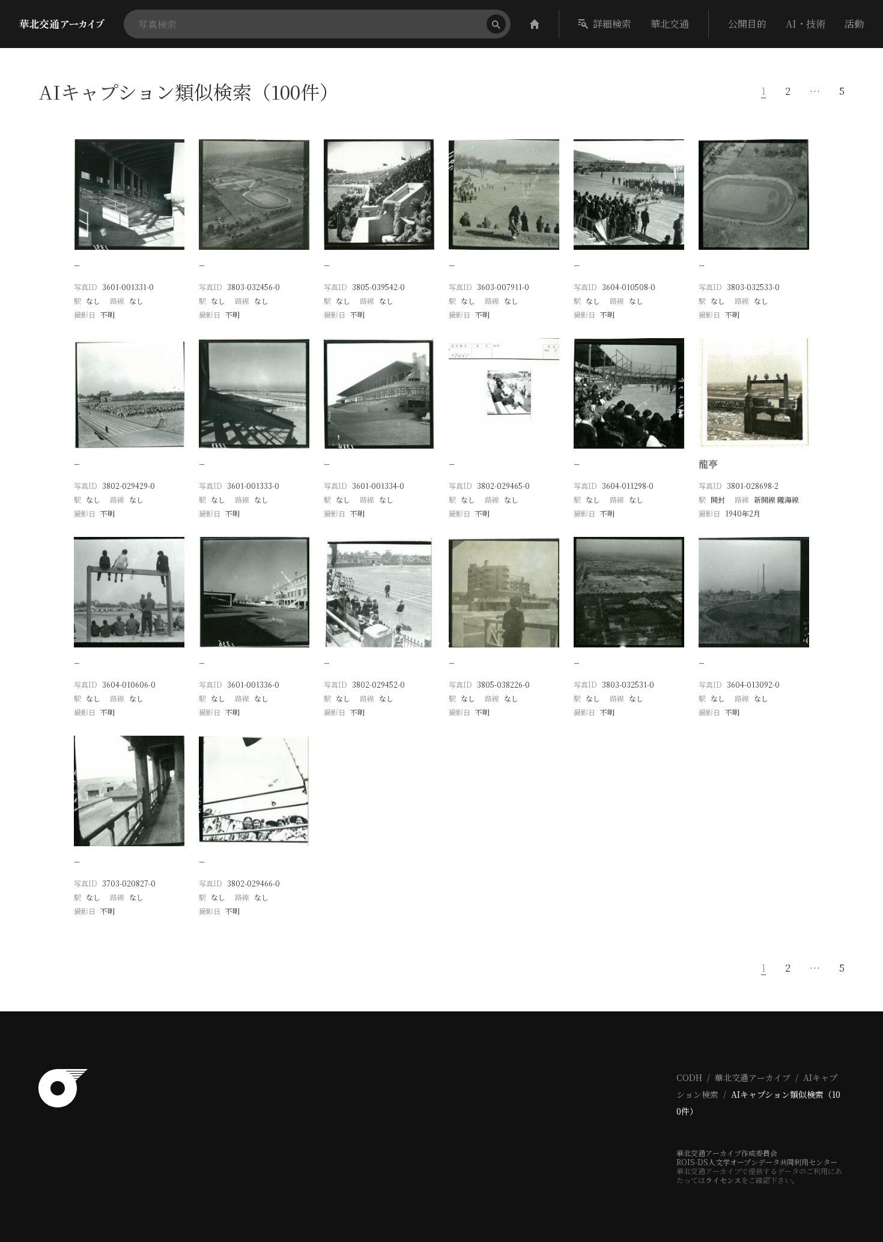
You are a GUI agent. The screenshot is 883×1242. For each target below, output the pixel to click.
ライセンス (723, 1180)
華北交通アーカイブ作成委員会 (726, 1153)
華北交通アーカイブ (752, 1077)
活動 (854, 24)
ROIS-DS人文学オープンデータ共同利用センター (756, 1162)
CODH (689, 1077)
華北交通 (670, 24)
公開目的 (747, 24)
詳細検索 (612, 24)
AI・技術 (805, 24)
